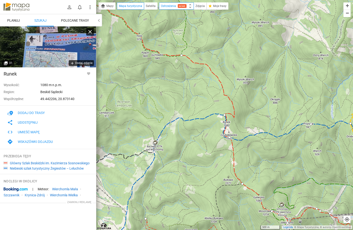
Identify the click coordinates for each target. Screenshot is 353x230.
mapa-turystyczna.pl (16, 7)
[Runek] (48, 46)
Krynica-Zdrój (35, 195)
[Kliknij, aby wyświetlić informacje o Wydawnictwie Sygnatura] (104, 226)
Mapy (110, 6)
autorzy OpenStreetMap (337, 227)
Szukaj (40, 20)
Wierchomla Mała (65, 189)
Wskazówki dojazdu (35, 142)
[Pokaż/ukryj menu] (90, 7)
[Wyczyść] (90, 32)
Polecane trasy (75, 20)
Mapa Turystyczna (308, 227)
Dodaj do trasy (31, 113)
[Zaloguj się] (69, 7)
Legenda (288, 227)
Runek (10, 74)
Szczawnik (11, 195)
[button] (155, 143)
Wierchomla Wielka (64, 195)
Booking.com (16, 189)
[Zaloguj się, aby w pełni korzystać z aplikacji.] (88, 73)
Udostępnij (28, 122)
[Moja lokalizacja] (347, 219)
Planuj (13, 20)
